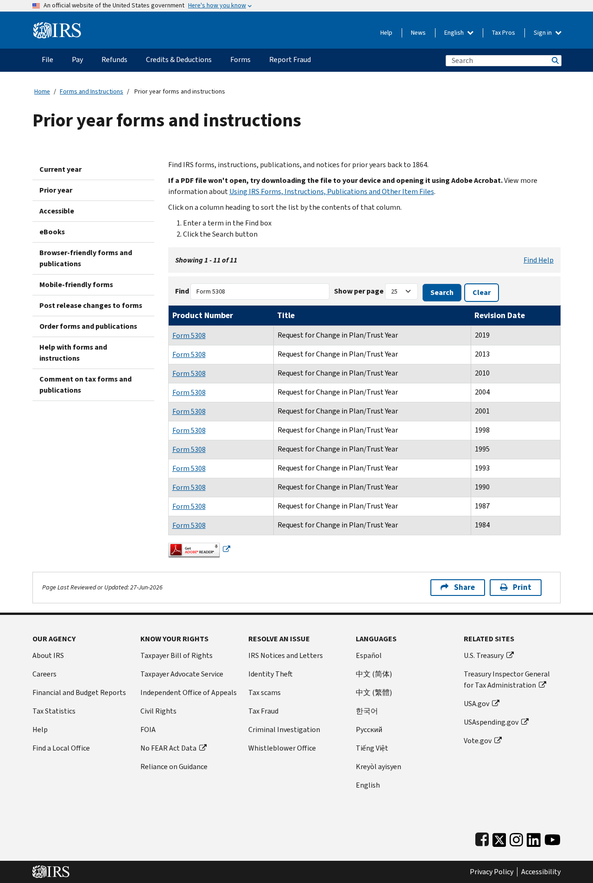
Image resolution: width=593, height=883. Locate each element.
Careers (44, 674)
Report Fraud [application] (290, 59)
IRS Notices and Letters (285, 655)
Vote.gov (478, 740)
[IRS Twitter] (499, 837)
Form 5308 (189, 335)
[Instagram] (516, 837)
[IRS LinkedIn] (534, 837)
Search (555, 60)
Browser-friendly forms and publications (85, 258)
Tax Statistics (54, 711)
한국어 (367, 711)
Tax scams (264, 692)
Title (286, 315)
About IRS (48, 655)
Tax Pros (503, 32)
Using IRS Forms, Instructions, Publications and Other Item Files (331, 191)
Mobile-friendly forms (76, 284)
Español (369, 655)
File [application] (47, 59)
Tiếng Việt (372, 748)
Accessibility (541, 872)
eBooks (52, 232)
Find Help (539, 260)
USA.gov (476, 703)
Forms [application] (240, 59)
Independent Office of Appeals (188, 692)
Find (182, 291)
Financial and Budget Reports (79, 692)
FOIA (148, 729)
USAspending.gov (491, 722)
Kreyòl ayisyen (378, 766)
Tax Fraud (263, 711)
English (454, 32)
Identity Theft (270, 674)
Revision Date (499, 315)
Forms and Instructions (91, 91)
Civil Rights (158, 711)
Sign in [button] (543, 32)
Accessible (56, 211)
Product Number (202, 315)
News (418, 32)
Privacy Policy (491, 872)
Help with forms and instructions (73, 352)
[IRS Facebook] (482, 837)
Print (522, 587)
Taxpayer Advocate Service (181, 674)
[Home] (57, 26)
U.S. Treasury (484, 655)
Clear (482, 292)
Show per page (359, 291)
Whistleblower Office (282, 748)
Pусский (369, 729)
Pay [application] (77, 59)
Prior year (55, 190)
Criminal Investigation (284, 729)
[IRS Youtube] (552, 837)
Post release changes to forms (90, 305)
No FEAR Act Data (168, 748)
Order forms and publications (88, 326)
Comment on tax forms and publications (85, 384)
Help (386, 32)
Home (42, 91)
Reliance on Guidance (174, 766)
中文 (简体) (374, 674)
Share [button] (464, 587)
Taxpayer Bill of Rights (176, 655)
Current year (60, 169)
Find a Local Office (61, 748)
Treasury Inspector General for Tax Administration (507, 679)
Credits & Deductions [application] (179, 59)
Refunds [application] (114, 59)
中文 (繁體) (374, 692)
